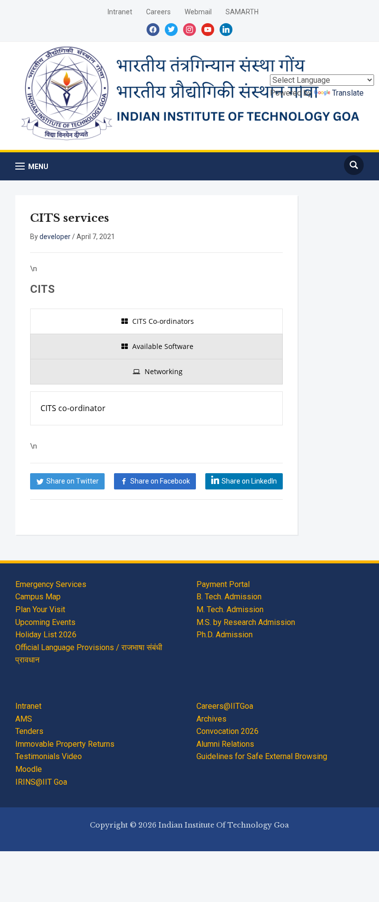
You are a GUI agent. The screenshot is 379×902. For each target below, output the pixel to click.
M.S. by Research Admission (245, 622)
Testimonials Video (48, 756)
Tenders (29, 731)
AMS (23, 719)
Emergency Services (50, 584)
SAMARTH (242, 12)
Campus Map (38, 596)
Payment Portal (223, 584)
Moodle (28, 769)
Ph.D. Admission (224, 634)
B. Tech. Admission (229, 596)
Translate (348, 93)
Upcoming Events (45, 622)
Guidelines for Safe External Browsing (261, 756)
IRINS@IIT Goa (41, 782)
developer (55, 237)
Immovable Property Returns (64, 744)
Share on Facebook (160, 481)
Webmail (198, 12)
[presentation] (156, 321)
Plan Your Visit (40, 609)
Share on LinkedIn (249, 481)
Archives (211, 719)
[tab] (156, 321)
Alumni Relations (225, 744)
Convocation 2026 (227, 731)
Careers (158, 12)
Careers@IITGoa (224, 706)
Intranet (120, 12)
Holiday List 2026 (45, 634)
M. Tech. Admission (230, 609)
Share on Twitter (72, 481)
